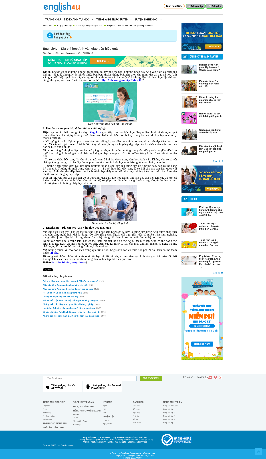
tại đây (54, 252)
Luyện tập (108, 416)
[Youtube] (208, 377)
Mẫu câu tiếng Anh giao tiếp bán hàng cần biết (209, 84)
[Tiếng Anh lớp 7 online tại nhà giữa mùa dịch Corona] (189, 228)
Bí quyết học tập (64, 25)
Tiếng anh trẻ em (172, 402)
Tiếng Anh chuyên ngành (87, 411)
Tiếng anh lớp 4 (169, 419)
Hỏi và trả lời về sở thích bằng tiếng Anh (210, 115)
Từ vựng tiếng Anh (83, 406)
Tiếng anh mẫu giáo (170, 406)
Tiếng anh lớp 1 (169, 409)
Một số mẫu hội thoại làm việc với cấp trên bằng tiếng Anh (210, 149)
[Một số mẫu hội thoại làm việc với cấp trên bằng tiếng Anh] (189, 150)
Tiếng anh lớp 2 (169, 412)
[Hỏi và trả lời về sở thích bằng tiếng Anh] (189, 118)
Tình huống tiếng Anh (55, 423)
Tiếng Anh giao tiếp (54, 402)
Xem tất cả (218, 161)
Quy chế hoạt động (91, 442)
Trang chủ (53, 19)
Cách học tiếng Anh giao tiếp (89, 25)
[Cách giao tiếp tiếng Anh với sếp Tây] (189, 134)
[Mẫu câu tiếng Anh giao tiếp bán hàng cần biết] (189, 85)
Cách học (138, 402)
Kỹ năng (107, 402)
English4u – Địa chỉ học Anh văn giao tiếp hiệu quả (130, 25)
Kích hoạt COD (174, 6)
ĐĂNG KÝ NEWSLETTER (151, 378)
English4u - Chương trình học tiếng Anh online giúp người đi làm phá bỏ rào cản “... (210, 261)
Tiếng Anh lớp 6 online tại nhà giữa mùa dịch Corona (209, 242)
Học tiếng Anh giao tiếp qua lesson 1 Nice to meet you (69, 308)
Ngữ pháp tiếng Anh (84, 402)
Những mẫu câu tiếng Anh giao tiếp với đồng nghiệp (68, 304)
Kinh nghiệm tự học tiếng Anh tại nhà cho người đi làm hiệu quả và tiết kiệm (211, 211)
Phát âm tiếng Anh (53, 428)
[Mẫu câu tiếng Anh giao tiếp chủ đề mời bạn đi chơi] (189, 102)
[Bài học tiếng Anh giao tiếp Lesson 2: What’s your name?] (189, 69)
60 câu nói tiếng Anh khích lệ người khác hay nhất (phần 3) (71, 312)
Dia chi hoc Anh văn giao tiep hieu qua (68, 262)
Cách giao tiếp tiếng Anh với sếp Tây (210, 131)
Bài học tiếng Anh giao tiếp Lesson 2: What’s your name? (209, 67)
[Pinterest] (215, 377)
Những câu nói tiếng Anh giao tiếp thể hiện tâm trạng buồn (71, 316)
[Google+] (220, 377)
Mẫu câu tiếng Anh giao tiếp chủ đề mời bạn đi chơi (210, 100)
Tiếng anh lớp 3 (169, 416)
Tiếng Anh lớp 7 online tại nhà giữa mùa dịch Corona (209, 226)
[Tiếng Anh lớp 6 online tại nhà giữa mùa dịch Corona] (189, 244)
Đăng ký (216, 6)
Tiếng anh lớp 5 (169, 423)
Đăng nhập (197, 6)
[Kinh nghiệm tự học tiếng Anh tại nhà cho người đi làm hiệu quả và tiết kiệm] (189, 212)
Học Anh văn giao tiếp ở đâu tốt (122, 80)
